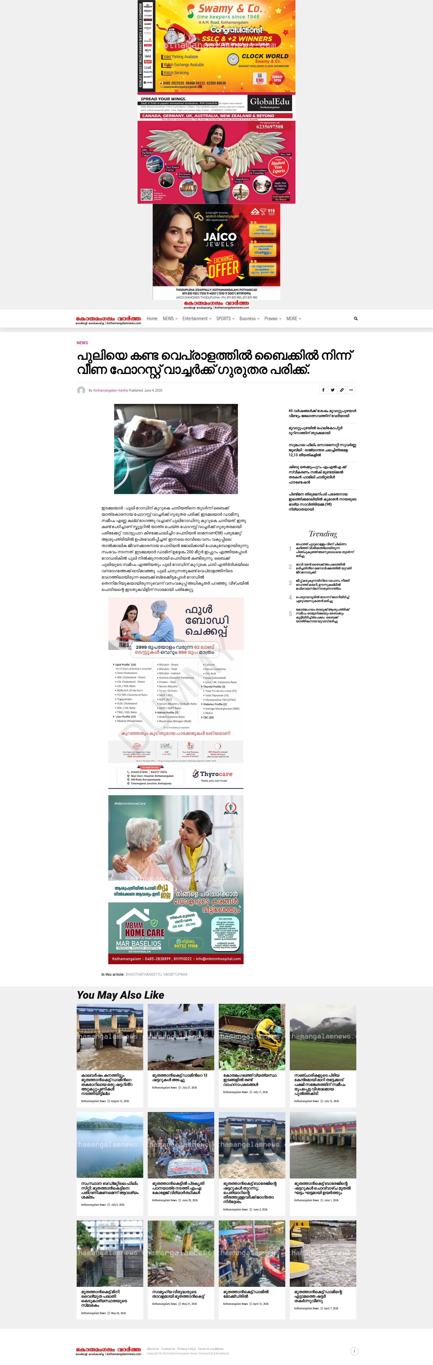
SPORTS (223, 318)
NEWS (168, 318)
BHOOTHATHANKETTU (144, 974)
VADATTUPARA (175, 974)
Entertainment (195, 318)
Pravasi (271, 318)
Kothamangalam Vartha (111, 390)
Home (152, 318)
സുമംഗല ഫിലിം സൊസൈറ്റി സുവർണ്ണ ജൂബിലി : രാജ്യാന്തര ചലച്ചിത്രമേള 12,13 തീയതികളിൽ (322, 450)
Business (248, 318)
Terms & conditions (210, 1349)
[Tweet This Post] (333, 390)
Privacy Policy (186, 1349)
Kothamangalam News (93, 1101)
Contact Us (168, 1349)
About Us (153, 1349)
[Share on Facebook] (323, 390)
